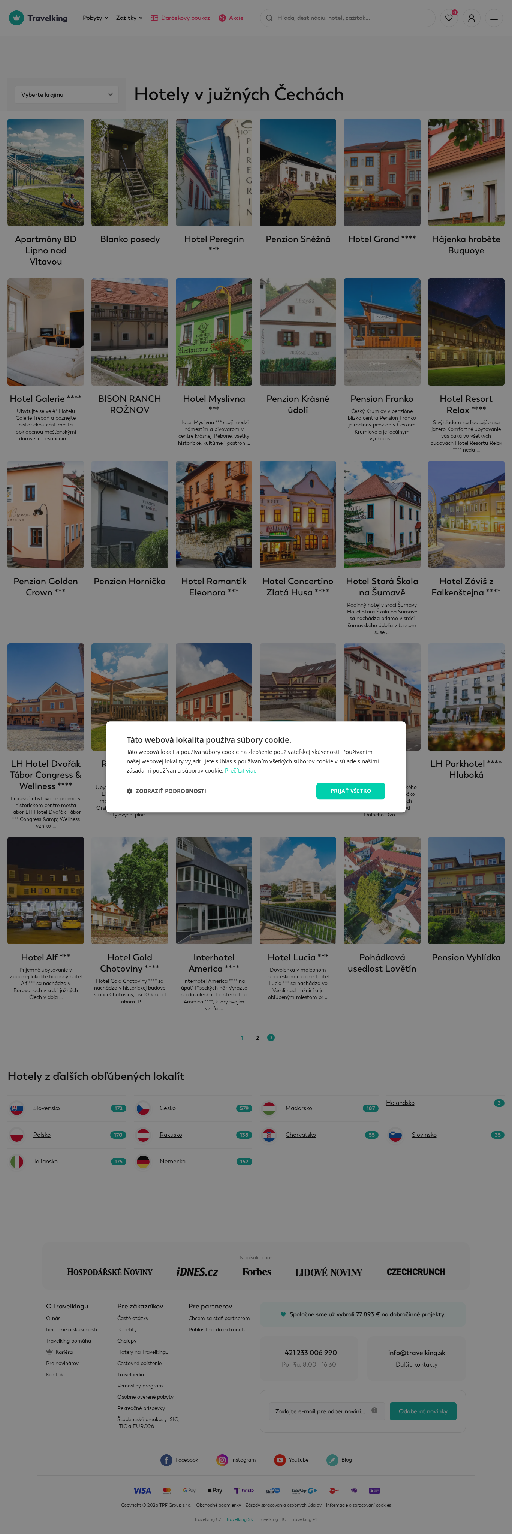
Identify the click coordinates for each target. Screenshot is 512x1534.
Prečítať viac (240, 770)
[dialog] (256, 766)
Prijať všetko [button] (351, 790)
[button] (166, 791)
